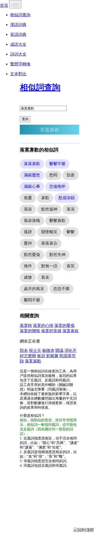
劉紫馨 (52, 356)
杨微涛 (48, 350)
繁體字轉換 (20, 64)
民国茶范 (67, 356)
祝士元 (35, 350)
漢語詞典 (18, 24)
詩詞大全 (18, 54)
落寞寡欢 (70, 331)
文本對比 (18, 74)
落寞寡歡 (33, 361)
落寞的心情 (43, 325)
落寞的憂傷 (64, 325)
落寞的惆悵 (30, 331)
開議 (59, 350)
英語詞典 (18, 34)
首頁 (4, 5)
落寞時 (26, 325)
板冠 (41, 356)
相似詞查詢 (20, 15)
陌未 (24, 350)
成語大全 (18, 44)
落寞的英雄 (51, 331)
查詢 (25, 119)
